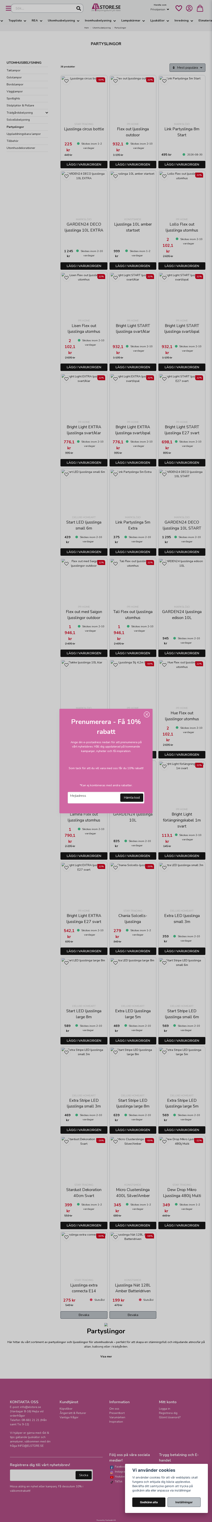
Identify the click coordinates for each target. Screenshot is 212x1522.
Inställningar (184, 1502)
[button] (147, 714)
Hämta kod (132, 797)
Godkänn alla (149, 1502)
